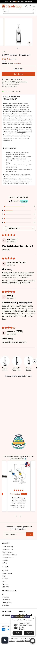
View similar (17, 633)
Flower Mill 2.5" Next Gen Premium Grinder (25, 625)
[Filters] (4, 228)
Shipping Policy (7, 602)
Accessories (5, 587)
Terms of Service (26, 638)
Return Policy (6, 600)
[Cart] (30, 6)
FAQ (3, 594)
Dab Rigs (5, 578)
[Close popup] (34, 618)
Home (3, 51)
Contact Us (5, 597)
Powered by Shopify (23, 641)
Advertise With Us (7, 549)
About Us (5, 560)
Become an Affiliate (8, 557)
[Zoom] (29, 43)
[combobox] (18, 11)
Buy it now (18, 74)
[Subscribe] (29, 534)
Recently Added (7, 573)
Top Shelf (5, 570)
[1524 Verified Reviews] (18, 449)
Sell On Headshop (7, 546)
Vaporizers (5, 584)
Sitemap (12, 641)
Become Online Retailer (9, 555)
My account (5, 605)
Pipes (3, 581)
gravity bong (21, 132)
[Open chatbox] (32, 641)
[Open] (4, 640)
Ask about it (29, 633)
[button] (6, 59)
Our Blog (4, 563)
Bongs (4, 576)
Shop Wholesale (7, 552)
